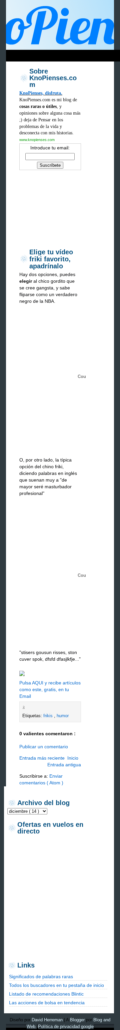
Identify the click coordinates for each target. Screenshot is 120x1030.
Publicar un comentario (43, 746)
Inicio (72, 758)
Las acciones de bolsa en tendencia (47, 1002)
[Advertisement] (50, 208)
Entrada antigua (64, 764)
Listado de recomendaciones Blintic (46, 994)
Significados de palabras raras (41, 976)
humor (63, 715)
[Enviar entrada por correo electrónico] (28, 707)
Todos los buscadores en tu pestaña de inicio (56, 985)
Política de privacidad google (66, 1026)
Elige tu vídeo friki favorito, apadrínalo (51, 259)
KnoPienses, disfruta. (40, 93)
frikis (48, 715)
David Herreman (47, 1019)
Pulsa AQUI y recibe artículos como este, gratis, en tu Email (50, 689)
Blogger (77, 1019)
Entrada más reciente (42, 758)
